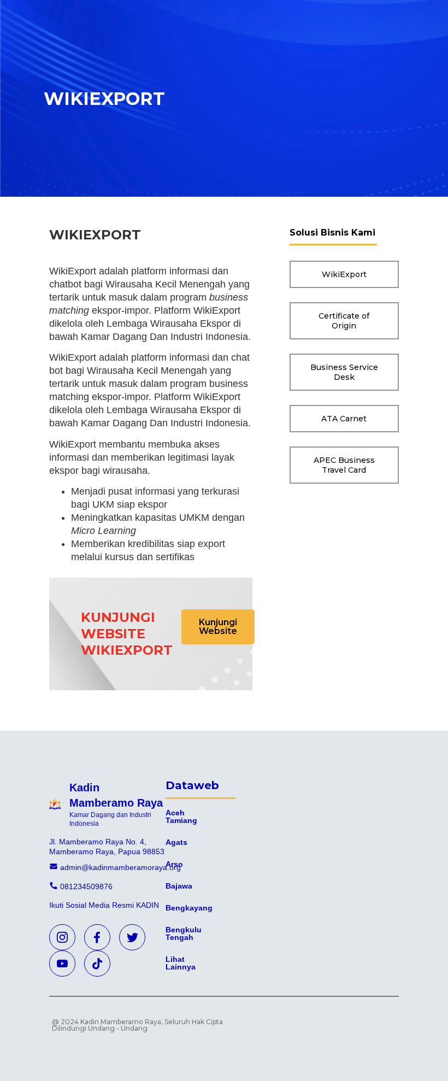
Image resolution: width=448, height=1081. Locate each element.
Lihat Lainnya (181, 963)
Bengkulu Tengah (184, 933)
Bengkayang (189, 907)
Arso (174, 864)
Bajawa (179, 886)
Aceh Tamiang (181, 816)
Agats (176, 842)
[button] (218, 626)
